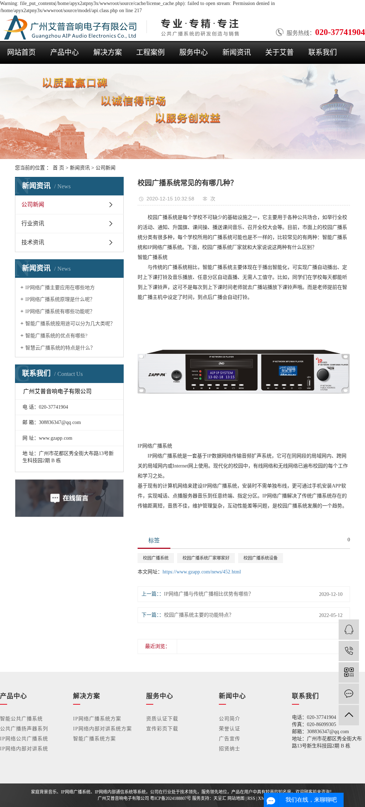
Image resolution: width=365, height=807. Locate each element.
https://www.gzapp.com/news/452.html (202, 571)
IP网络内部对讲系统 (24, 748)
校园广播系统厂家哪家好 (206, 558)
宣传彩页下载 (162, 728)
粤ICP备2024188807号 (170, 798)
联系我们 (322, 52)
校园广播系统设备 (260, 558)
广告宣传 (229, 738)
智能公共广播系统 (21, 718)
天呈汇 (220, 798)
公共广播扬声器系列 (24, 728)
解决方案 (107, 52)
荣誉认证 (229, 728)
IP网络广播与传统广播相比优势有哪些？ (208, 594)
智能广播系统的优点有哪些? (56, 335)
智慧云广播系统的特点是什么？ (60, 348)
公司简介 (229, 718)
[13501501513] (349, 651)
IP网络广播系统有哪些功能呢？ (60, 311)
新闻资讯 (236, 52)
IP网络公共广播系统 (24, 738)
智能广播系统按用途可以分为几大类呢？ (70, 323)
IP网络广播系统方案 (97, 718)
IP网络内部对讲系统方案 (102, 728)
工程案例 (150, 52)
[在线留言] (349, 694)
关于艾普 (279, 52)
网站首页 (21, 52)
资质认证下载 (162, 718)
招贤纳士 (229, 748)
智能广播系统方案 (94, 738)
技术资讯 (32, 242)
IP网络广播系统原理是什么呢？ (60, 299)
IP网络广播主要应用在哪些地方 (60, 287)
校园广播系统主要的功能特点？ (199, 615)
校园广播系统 (156, 558)
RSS (251, 798)
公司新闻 (105, 167)
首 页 (58, 167)
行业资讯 (32, 223)
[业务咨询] (349, 629)
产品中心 (64, 52)
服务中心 (193, 52)
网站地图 (236, 798)
